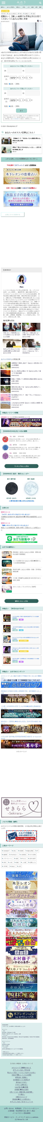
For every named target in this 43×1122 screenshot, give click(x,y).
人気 (11, 862)
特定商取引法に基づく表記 (25, 1111)
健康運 (5, 854)
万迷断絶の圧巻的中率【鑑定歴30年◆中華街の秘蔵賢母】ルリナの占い (21, 517)
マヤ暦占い (21, 1094)
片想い (24, 7)
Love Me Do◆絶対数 (21, 1087)
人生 (28, 7)
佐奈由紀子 (7, 851)
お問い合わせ (9, 1108)
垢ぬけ (13, 866)
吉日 (20, 866)
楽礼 (14, 851)
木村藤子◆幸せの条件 (21, 1089)
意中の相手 (33, 858)
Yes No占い (14, 854)
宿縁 (21, 619)
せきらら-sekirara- (32, 1117)
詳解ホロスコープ (21, 1097)
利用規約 (18, 1108)
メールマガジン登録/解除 (21, 1113)
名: (23, 70)
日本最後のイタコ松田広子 (21, 1080)
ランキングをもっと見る (21, 466)
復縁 (40, 7)
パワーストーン (8, 858)
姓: (5, 70)
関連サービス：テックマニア (14, 1117)
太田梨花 (23, 854)
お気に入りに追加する (12, 214)
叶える (24, 858)
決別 (5, 862)
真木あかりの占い (21, 1082)
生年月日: (6, 77)
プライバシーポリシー (31, 1108)
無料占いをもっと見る (21, 601)
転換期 (21, 851)
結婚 (32, 7)
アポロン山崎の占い (21, 1084)
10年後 (5, 866)
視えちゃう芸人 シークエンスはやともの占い (21, 1072)
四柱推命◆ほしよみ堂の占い (21, 1099)
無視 (17, 858)
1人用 (15, 630)
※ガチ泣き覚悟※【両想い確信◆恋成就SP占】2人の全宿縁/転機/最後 (25, 617)
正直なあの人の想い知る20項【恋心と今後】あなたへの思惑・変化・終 (25, 648)
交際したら (33, 862)
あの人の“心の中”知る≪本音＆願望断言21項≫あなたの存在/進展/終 (25, 638)
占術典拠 (11, 1111)
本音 (4, 13)
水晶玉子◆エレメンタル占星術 (21, 1075)
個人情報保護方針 (16, 118)
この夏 (24, 862)
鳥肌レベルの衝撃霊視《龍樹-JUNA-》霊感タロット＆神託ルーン (21, 528)
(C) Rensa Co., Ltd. (21, 1119)
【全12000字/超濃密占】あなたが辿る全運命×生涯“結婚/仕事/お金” (25, 627)
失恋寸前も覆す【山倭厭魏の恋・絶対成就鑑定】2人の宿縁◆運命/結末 (25, 659)
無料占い (3, 7)
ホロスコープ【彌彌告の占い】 (21, 1067)
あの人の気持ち (11, 7)
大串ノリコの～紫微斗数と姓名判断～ (21, 1092)
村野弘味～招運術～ (21, 1077)
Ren (21, 13)
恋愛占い (27, 13)
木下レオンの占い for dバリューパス (21, 1102)
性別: (6, 84)
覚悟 (34, 13)
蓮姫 (17, 862)
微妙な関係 (30, 851)
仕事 (36, 7)
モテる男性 (33, 854)
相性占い (18, 7)
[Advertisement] (21, 240)
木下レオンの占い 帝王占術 (21, 1070)
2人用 (15, 619)
